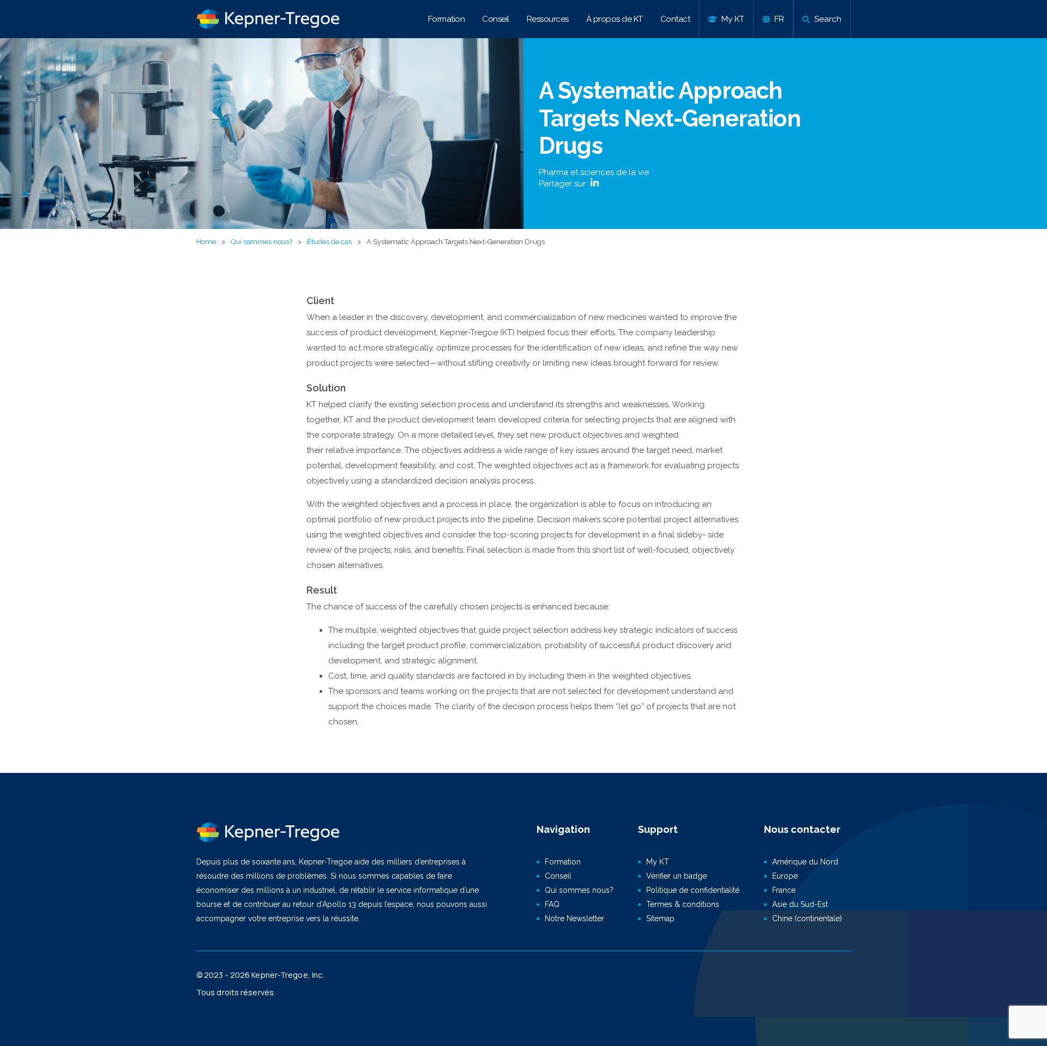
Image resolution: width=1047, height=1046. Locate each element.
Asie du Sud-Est (800, 904)
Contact (675, 19)
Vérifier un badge (676, 876)
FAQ (552, 904)
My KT (657, 861)
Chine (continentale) (807, 918)
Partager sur (563, 184)
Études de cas (329, 242)
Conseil (495, 19)
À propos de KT (614, 19)
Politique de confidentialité (692, 890)
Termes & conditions (682, 904)
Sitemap (660, 918)
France (784, 890)
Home (206, 242)
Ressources (548, 19)
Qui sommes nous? (261, 242)
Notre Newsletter (574, 918)
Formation (446, 19)
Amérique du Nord (805, 861)
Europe (785, 876)
